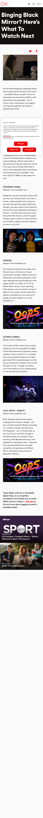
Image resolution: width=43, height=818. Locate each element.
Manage (21, 144)
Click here (6, 136)
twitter (30, 51)
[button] (35, 2)
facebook (36, 51)
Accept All (29, 149)
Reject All (14, 149)
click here (29, 502)
